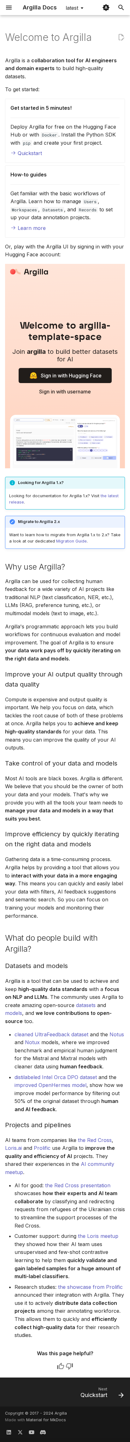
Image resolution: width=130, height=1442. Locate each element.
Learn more (31, 228)
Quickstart (29, 153)
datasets (86, 1005)
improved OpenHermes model (50, 1085)
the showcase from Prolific (90, 1287)
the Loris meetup (98, 1236)
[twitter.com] (20, 1432)
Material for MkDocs (46, 1419)
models (13, 1013)
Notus (116, 1034)
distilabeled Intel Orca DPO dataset (56, 1077)
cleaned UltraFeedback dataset (51, 1034)
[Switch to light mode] (106, 7)
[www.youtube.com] (32, 1432)
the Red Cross (95, 1140)
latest (72, 8)
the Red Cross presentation (77, 1185)
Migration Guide (71, 541)
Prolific (42, 1148)
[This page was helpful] (60, 1366)
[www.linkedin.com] (9, 1432)
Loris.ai (13, 1148)
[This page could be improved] (69, 1366)
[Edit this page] (121, 37)
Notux (32, 1042)
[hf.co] (43, 1432)
